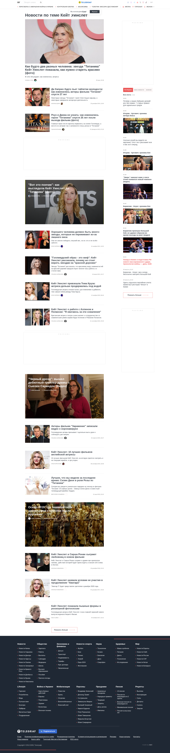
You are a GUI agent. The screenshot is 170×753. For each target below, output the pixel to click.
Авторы (128, 6)
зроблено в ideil (147, 745)
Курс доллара (63, 665)
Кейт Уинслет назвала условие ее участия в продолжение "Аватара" (77, 581)
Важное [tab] (149, 90)
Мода (21, 698)
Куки (84, 11)
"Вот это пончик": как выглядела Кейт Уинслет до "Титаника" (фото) (48, 188)
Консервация (141, 695)
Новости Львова (25, 662)
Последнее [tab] (128, 90)
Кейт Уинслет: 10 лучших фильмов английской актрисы (71, 453)
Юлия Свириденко (84, 722)
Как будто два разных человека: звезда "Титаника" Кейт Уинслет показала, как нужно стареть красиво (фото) (62, 70)
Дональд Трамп (83, 695)
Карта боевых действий (43, 692)
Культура (22, 705)
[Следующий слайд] (154, 7)
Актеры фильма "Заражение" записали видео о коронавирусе (74, 427)
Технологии (101, 648)
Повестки (61, 691)
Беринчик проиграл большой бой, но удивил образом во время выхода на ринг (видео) (136, 233)
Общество (42, 644)
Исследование (122, 662)
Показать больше (61, 630)
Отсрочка (61, 698)
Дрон (99, 659)
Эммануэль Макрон (85, 701)
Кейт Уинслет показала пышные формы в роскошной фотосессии (76, 607)
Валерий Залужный (85, 705)
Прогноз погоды (44, 678)
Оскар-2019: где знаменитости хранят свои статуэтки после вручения (50, 511)
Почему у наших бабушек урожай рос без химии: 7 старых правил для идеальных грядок (136, 103)
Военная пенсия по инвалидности (124, 703)
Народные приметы (104, 696)
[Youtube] (137, 2)
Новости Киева (24, 648)
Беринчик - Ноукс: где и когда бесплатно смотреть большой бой (137, 273)
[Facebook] (128, 2)
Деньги (60, 651)
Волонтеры (42, 707)
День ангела (101, 707)
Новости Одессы (25, 659)
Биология (100, 655)
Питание (120, 652)
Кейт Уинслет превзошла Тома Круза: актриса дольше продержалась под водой (76, 284)
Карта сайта (35, 739)
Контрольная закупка (65, 6)
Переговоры (43, 700)
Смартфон (101, 662)
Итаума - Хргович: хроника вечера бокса (135, 115)
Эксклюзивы (83, 6)
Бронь (60, 695)
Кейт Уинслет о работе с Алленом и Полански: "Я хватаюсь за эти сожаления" (76, 310)
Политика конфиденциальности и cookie (39, 737)
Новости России (143, 655)
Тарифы (61, 661)
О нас (19, 737)
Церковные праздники (101, 692)
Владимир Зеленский (85, 691)
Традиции (101, 700)
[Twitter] (140, 2)
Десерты (140, 701)
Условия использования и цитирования (92, 737)
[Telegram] (134, 2)
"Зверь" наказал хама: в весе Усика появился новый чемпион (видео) (137, 179)
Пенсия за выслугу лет (124, 711)
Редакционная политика (66, 737)
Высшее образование (43, 670)
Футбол (80, 648)
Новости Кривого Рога (25, 670)
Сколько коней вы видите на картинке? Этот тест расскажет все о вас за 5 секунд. (137, 142)
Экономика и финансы (63, 645)
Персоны (80, 687)
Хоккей (80, 659)
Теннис (80, 655)
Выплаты (41, 655)
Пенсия (119, 687)
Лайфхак (22, 708)
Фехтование (82, 666)
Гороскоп (138, 6)
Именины (100, 710)
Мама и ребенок (123, 648)
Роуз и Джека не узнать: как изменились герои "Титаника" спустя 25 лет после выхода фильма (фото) (75, 117)
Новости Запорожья (26, 666)
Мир (137, 644)
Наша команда (22, 739)
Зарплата (41, 648)
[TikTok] (146, 2)
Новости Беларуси (143, 666)
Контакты (136, 737)
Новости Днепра (25, 655)
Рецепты (139, 687)
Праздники (101, 687)
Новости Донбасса (25, 675)
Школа (40, 666)
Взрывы (41, 696)
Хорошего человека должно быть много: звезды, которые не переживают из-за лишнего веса (75, 234)
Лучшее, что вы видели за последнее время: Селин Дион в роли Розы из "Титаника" (73, 480)
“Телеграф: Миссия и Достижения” (105, 6)
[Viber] (131, 2)
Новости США (142, 652)
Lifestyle (21, 687)
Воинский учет (63, 705)
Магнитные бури (25, 712)
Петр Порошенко (84, 712)
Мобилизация (63, 687)
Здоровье (120, 644)
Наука (99, 644)
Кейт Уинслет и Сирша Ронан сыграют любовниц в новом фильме (73, 555)
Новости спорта (84, 644)
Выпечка (140, 691)
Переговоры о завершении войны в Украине (36, 6)
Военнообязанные (65, 701)
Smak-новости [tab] (139, 90)
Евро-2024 (82, 662)
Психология (121, 659)
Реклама (113, 737)
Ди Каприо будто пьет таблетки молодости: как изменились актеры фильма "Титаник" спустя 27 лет (77, 92)
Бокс (79, 652)
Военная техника (44, 710)
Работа (41, 652)
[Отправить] (41, 2)
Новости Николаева (26, 681)
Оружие (41, 703)
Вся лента (127, 95)
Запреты (100, 703)
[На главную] (85, 2)
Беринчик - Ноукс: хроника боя (136, 206)
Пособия (41, 675)
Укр (151, 2)
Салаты (140, 705)
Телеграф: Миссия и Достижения (55, 739)
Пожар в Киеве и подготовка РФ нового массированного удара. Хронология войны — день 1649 (137, 262)
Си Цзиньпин (82, 698)
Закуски (140, 708)
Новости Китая (142, 662)
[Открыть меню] (18, 2)
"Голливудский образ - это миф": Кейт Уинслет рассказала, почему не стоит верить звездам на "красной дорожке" (74, 260)
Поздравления (24, 715)
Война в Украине (45, 687)
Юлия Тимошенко (84, 715)
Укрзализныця (63, 668)
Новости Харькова (25, 652)
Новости (21, 644)
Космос (100, 652)
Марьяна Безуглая (84, 719)
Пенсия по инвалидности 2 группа (123, 696)
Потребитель (23, 695)
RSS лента (74, 739)
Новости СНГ (142, 659)
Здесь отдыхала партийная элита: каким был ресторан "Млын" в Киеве (137, 285)
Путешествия (24, 701)
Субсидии (42, 659)
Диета (119, 655)
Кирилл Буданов (84, 708)
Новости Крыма (24, 678)
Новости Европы (143, 648)
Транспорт (62, 654)
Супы (139, 698)
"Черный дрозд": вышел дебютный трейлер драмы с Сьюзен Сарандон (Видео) (49, 382)
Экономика (150, 6)
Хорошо (94, 11)
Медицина (42, 662)
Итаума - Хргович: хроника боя (136, 153)
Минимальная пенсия (125, 707)
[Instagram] (143, 2)
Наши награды (124, 737)
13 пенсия (121, 691)
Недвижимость (63, 658)
